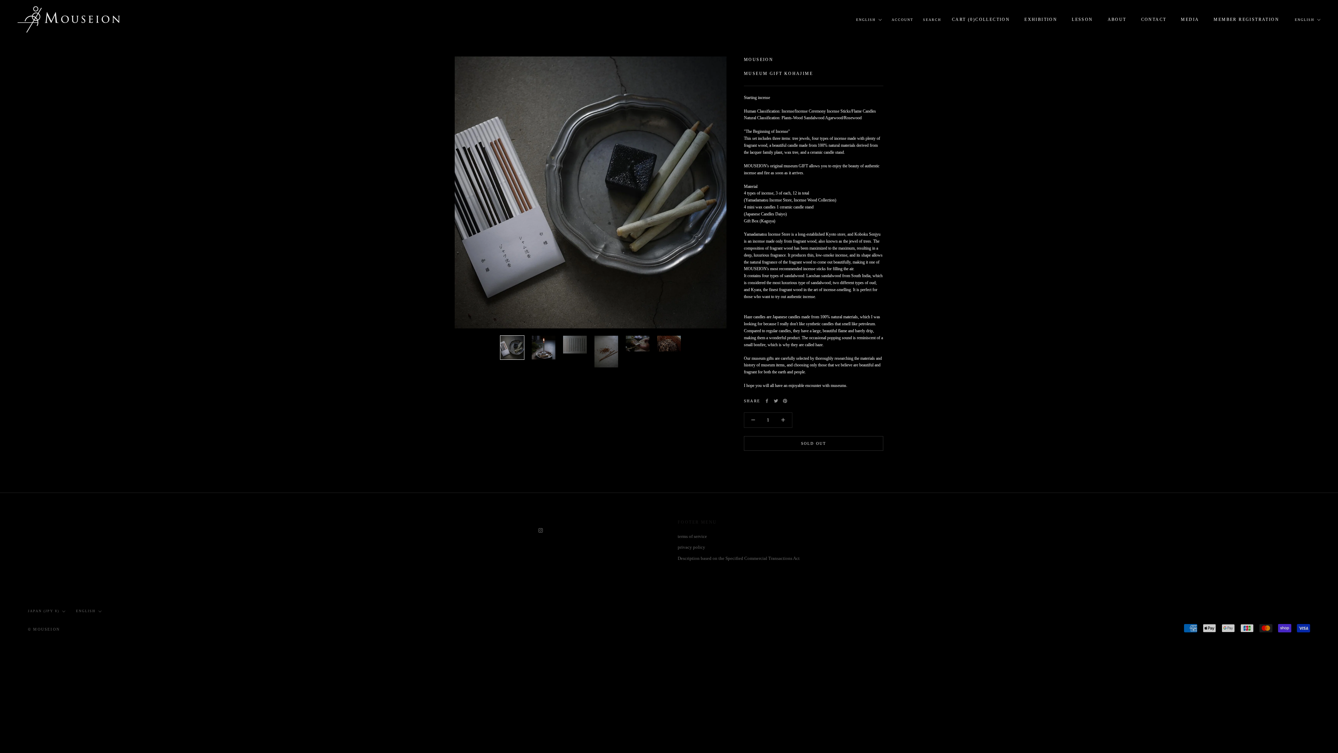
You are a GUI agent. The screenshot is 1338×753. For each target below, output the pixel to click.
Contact (1154, 19)
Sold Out (813, 443)
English (866, 20)
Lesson (1082, 19)
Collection (992, 19)
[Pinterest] (785, 401)
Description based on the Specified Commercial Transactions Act (739, 558)
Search (932, 20)
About (1117, 19)
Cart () (963, 19)
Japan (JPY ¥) (43, 611)
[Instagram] (540, 529)
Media (1190, 19)
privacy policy (691, 547)
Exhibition (1040, 19)
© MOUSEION (44, 629)
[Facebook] (767, 401)
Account (902, 20)
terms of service (692, 536)
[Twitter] (776, 401)
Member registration (1246, 19)
